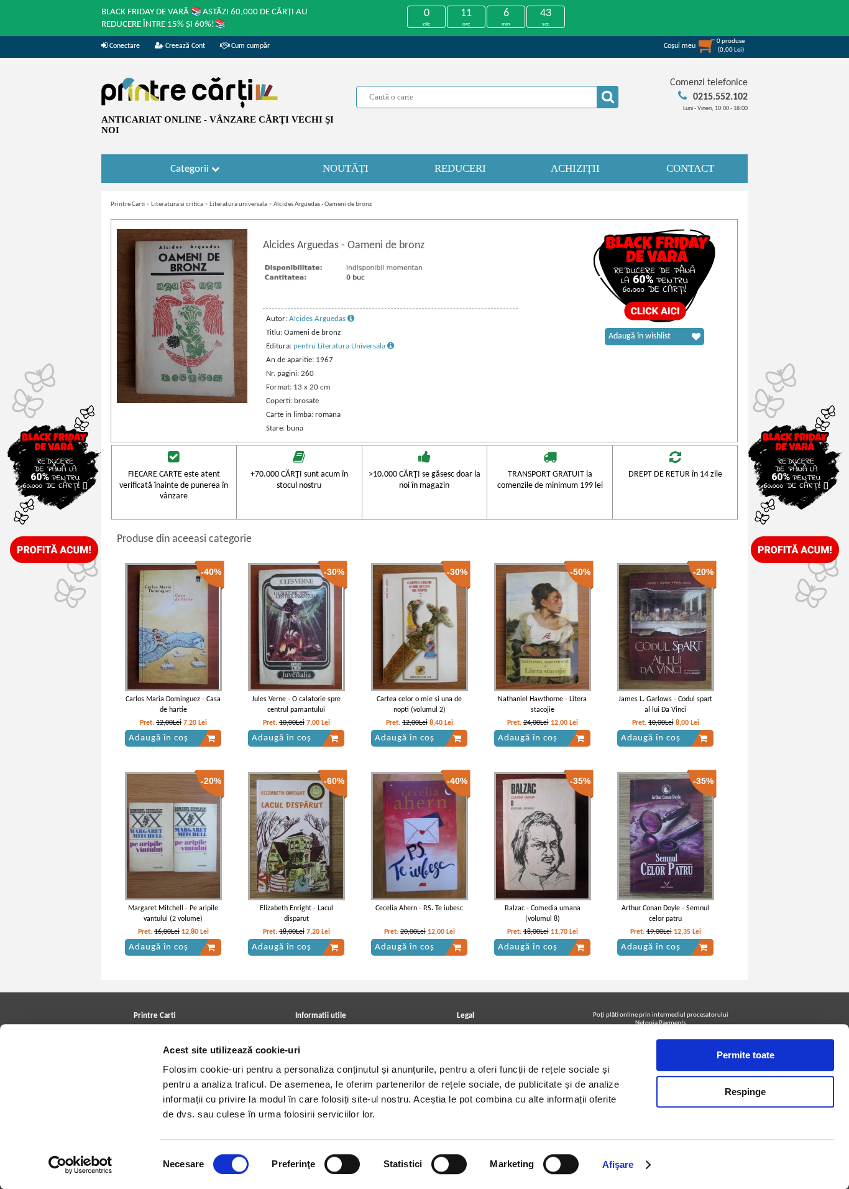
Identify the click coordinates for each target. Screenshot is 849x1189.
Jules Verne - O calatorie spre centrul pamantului (296, 705)
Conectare (124, 46)
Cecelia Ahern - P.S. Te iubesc (419, 908)
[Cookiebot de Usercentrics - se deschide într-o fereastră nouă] (80, 1164)
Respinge (745, 1091)
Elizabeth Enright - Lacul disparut (296, 914)
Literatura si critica (177, 204)
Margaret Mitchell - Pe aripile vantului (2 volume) (173, 914)
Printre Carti (128, 204)
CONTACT (690, 168)
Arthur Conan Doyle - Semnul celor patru (665, 914)
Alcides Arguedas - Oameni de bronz (322, 204)
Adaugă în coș (158, 738)
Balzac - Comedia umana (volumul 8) (543, 914)
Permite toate (745, 1055)
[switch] (342, 1164)
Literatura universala (238, 204)
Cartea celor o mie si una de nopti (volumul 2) (419, 705)
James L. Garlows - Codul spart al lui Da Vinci (665, 705)
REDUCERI (460, 168)
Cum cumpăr (249, 46)
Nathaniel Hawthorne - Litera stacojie (542, 705)
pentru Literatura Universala (340, 346)
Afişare (618, 1164)
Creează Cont (184, 46)
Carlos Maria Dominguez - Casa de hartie (173, 705)
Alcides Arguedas (318, 319)
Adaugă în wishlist (639, 336)
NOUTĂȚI (346, 168)
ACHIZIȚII (575, 168)
